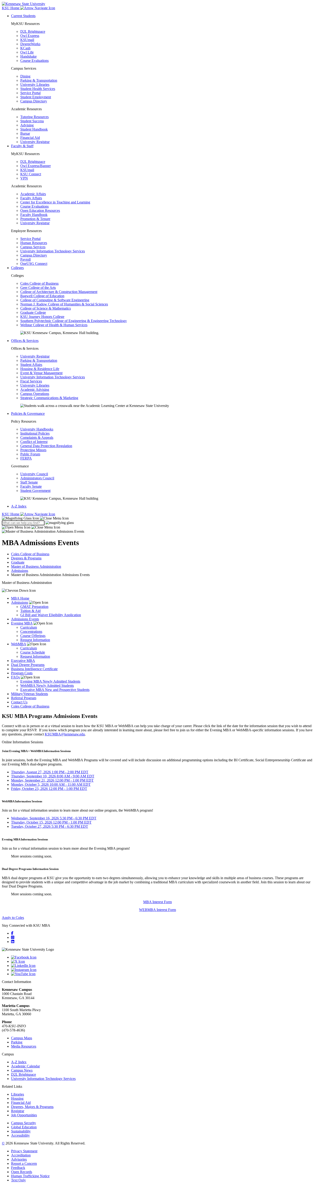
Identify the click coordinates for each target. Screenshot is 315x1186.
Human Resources (33, 243)
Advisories (19, 1159)
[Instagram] (12, 937)
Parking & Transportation (38, 80)
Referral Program (23, 698)
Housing (17, 1098)
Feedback (18, 1168)
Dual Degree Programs (28, 665)
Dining (25, 76)
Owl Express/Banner (35, 166)
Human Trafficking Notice (30, 1176)
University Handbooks (36, 429)
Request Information (35, 640)
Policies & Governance (28, 413)
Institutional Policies (35, 433)
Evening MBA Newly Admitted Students (50, 681)
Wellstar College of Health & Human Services (53, 325)
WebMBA (18, 644)
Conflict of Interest (34, 442)
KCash (25, 48)
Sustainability (21, 1131)
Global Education (24, 1127)
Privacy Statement (24, 1151)
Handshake (28, 56)
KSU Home (11, 514)
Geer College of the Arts (38, 288)
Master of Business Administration (36, 566)
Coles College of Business (39, 283)
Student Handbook (34, 129)
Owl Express (29, 36)
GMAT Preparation (34, 607)
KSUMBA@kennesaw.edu (65, 734)
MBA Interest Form (157, 902)
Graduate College (33, 312)
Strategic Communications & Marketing (49, 398)
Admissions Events (25, 619)
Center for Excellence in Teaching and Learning (55, 202)
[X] (162, 961)
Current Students (23, 16)
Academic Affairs (33, 194)
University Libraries (34, 85)
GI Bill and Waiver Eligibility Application (50, 615)
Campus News (22, 1070)
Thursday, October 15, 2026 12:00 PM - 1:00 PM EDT (51, 822)
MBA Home (20, 598)
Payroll (25, 259)
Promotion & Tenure (35, 219)
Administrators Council (37, 478)
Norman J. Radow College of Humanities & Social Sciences (64, 304)
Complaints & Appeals (36, 437)
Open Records (21, 1172)
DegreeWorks (30, 44)
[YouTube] (162, 974)
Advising (27, 125)
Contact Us (19, 702)
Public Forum (30, 454)
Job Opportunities (24, 1115)
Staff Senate (29, 482)
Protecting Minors (33, 450)
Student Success (32, 121)
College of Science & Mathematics (45, 308)
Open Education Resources (40, 210)
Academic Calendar (25, 1066)
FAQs (15, 677)
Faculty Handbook (34, 215)
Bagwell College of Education (42, 296)
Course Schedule (32, 652)
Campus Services (32, 247)
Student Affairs (31, 365)
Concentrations (31, 631)
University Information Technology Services (52, 251)
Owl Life (27, 52)
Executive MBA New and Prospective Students (54, 690)
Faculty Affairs (31, 198)
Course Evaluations (34, 61)
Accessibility (20, 1135)
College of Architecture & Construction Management (58, 292)
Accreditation (21, 1155)
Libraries (17, 1094)
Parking (16, 1042)
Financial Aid (30, 138)
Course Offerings (32, 636)
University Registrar (35, 142)
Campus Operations (34, 394)
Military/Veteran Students (29, 694)
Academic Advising (34, 389)
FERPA (26, 458)
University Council (34, 474)
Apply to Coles (13, 918)
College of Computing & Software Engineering (54, 300)
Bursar (25, 133)
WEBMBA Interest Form (157, 910)
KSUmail (27, 40)
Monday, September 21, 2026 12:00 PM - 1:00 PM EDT (52, 780)
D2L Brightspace (32, 31)
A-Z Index (19, 506)
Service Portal (30, 93)
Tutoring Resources (34, 117)
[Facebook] (12, 933)
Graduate (17, 562)
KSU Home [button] (11, 8)
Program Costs (22, 673)
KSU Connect (30, 174)
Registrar (17, 1111)
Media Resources (23, 1046)
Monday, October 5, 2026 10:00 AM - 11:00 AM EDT (51, 784)
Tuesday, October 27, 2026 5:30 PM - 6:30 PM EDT (49, 826)
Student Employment (35, 97)
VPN (24, 178)
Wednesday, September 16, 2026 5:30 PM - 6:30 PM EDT (53, 818)
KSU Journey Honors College (42, 317)
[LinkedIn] (12, 942)
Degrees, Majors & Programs (32, 1107)
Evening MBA (22, 623)
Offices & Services (25, 341)
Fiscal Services (31, 381)
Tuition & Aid (30, 611)
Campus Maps (21, 1038)
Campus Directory (33, 101)
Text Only (18, 1180)
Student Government (35, 491)
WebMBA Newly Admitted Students (47, 685)
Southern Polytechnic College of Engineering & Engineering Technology (73, 321)
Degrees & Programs (26, 558)
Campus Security (23, 1123)
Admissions (19, 571)
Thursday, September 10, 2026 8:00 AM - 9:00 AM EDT (52, 776)
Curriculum (28, 627)
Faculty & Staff (22, 146)
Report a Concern (24, 1163)
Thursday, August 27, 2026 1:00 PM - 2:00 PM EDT (49, 772)
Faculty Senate (31, 486)
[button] (35, 518)
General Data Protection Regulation (46, 446)
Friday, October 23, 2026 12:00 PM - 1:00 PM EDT (49, 789)
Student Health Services (37, 89)
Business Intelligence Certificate (34, 669)
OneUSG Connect (33, 264)
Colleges (17, 268)
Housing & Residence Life (39, 369)
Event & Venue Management (41, 373)
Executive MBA (23, 661)
